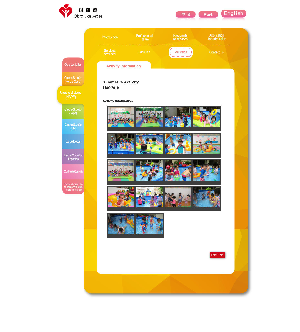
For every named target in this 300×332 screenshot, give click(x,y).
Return (217, 255)
